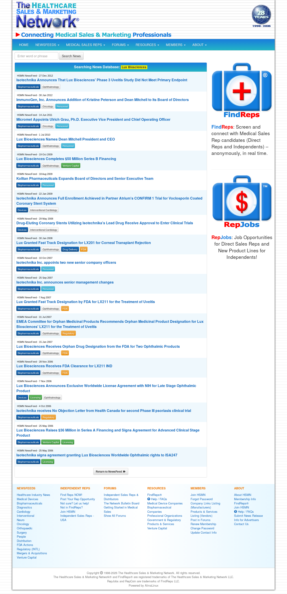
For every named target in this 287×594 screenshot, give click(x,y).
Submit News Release (248, 515)
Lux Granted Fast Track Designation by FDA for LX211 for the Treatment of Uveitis (85, 301)
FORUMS (119, 44)
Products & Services (160, 524)
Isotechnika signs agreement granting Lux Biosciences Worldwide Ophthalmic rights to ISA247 (96, 455)
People (21, 536)
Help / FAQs (158, 499)
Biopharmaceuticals (29, 503)
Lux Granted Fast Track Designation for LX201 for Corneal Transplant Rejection (83, 242)
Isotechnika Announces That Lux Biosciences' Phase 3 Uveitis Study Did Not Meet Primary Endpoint (101, 79)
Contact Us (241, 524)
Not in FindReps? (71, 507)
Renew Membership (203, 524)
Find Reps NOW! (71, 495)
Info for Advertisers (246, 520)
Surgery (22, 532)
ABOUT (198, 44)
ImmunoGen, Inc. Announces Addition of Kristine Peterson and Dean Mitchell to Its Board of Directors (102, 99)
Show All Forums (115, 515)
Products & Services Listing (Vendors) (204, 513)
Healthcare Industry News (33, 495)
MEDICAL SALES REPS (84, 44)
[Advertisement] (165, 16)
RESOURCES (146, 44)
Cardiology (23, 511)
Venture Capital (27, 557)
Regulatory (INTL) (28, 549)
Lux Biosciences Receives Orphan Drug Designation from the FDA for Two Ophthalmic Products (98, 346)
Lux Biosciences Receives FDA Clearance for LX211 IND (64, 365)
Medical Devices (27, 499)
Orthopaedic (25, 528)
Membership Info (245, 499)
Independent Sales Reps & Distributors (121, 497)
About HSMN (242, 495)
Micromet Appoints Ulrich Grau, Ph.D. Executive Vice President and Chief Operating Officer (93, 119)
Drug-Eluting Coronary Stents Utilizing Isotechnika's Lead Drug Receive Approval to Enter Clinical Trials (104, 222)
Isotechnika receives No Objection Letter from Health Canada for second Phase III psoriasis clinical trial (103, 410)
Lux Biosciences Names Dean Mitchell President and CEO (65, 139)
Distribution (24, 541)
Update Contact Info (204, 532)
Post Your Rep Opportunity (77, 499)
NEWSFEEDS (46, 44)
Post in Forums (201, 520)
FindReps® (154, 495)
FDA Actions (25, 545)
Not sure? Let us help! (74, 503)
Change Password (202, 528)
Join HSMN (67, 511)
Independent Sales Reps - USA (77, 517)
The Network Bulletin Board (121, 503)
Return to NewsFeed (109, 471)
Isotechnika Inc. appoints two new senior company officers (66, 262)
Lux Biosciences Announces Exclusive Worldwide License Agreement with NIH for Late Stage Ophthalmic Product (106, 388)
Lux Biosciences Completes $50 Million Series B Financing (66, 158)
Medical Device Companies (165, 503)
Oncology (23, 524)
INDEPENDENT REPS (75, 488)
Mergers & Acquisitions (32, 553)
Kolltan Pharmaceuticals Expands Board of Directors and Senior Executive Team (84, 178)
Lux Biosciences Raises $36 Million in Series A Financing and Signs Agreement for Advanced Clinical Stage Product (108, 433)
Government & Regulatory (164, 520)
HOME (24, 44)
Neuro (20, 520)
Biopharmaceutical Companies (159, 509)
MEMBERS (174, 44)
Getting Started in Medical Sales (121, 509)
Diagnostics (24, 507)
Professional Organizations (164, 515)
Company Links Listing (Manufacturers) (205, 505)
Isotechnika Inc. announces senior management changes (65, 282)
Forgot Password (202, 499)
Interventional (25, 515)
